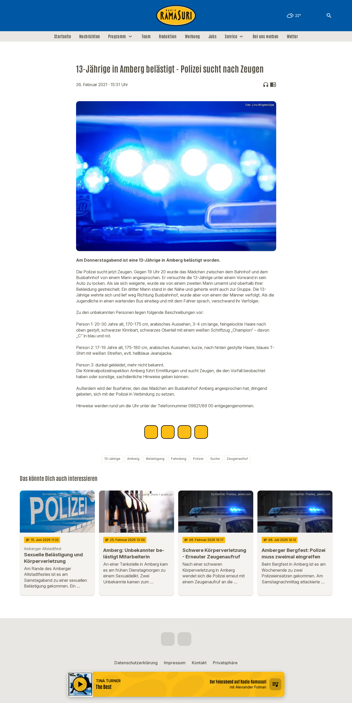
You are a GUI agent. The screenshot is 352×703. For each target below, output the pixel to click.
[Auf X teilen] (168, 432)
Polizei (198, 459)
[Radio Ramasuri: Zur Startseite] (176, 15)
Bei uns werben (266, 36)
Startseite (62, 36)
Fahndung (178, 459)
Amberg (133, 459)
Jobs (212, 36)
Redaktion (168, 36)
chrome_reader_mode (273, 84)
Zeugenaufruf (237, 459)
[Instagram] (35, 15)
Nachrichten (89, 36)
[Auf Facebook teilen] (151, 432)
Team (146, 36)
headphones (266, 84)
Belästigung (155, 459)
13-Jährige (112, 459)
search (329, 15)
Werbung (192, 36)
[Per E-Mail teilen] (201, 432)
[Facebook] (25, 15)
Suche (215, 459)
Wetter (292, 36)
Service (231, 36)
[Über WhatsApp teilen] (184, 432)
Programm (117, 36)
